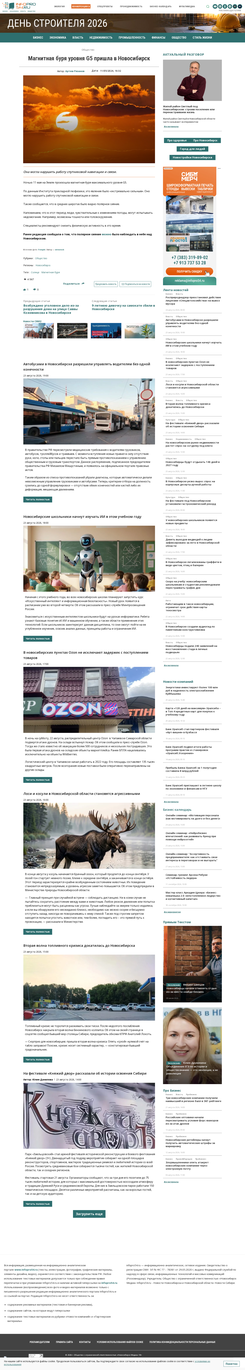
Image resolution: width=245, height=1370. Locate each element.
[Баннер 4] (140, 330)
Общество (88, 49)
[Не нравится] (34, 289)
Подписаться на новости (137, 284)
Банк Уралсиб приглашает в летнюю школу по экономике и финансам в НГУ (193, 787)
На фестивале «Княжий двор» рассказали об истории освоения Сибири (84, 1073)
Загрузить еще (89, 1214)
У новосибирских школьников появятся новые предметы (191, 521)
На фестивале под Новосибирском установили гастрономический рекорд (191, 502)
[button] (207, 6)
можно (106, 234)
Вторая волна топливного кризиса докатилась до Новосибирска (79, 945)
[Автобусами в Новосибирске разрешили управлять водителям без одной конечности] (89, 411)
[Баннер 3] (106, 330)
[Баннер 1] (38, 330)
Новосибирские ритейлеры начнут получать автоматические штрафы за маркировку (190, 1143)
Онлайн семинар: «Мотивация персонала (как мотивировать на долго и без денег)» (193, 817)
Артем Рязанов (74, 71)
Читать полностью (38, 499)
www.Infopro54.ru (26, 1269)
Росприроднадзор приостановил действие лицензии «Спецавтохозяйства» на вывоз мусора (193, 300)
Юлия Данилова (42, 1079)
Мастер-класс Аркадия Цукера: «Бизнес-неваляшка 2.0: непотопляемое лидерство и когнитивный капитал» (193, 895)
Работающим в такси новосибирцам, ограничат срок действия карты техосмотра (190, 607)
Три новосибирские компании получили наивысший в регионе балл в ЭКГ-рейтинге (193, 1099)
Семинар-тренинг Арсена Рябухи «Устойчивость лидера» (187, 876)
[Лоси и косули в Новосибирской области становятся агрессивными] (89, 836)
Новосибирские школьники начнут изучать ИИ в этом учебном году (82, 516)
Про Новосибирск (205, 140)
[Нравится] (24, 289)
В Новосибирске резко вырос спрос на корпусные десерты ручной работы (190, 483)
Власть (179, 294)
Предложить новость (105, 284)
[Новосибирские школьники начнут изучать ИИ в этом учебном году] (89, 559)
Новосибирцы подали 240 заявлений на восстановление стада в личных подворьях (191, 649)
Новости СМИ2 (32, 321)
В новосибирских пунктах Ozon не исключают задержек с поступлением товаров (190, 365)
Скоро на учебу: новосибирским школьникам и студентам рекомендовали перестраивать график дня (193, 584)
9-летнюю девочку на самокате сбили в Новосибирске (123, 307)
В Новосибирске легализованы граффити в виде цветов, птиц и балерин (194, 563)
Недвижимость (184, 439)
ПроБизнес (191, 1094)
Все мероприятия (172, 912)
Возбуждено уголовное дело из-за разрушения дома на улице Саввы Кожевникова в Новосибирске (51, 309)
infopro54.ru (109, 1282)
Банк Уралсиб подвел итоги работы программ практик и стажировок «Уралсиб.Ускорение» (189, 750)
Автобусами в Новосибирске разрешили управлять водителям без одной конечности (192, 323)
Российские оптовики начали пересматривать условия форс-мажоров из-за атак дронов (192, 1120)
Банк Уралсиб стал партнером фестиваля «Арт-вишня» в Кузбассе (192, 730)
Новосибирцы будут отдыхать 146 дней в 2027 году (193, 463)
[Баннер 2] (72, 330)
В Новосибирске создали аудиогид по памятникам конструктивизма (190, 628)
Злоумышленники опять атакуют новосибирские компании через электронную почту (187, 1165)
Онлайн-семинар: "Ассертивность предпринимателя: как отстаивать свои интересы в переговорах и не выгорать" (192, 857)
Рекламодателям (230, 10)
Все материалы (171, 126)
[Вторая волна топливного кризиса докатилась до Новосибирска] (89, 988)
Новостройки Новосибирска (192, 157)
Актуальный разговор (183, 54)
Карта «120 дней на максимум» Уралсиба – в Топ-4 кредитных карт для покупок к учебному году (193, 711)
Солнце (35, 272)
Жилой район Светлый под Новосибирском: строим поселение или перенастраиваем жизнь (189, 109)
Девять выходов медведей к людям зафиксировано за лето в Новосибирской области (193, 542)
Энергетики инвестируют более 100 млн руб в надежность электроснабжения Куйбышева (192, 690)
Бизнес (169, 294)
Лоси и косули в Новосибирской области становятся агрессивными (81, 793)
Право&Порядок (184, 1159)
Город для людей (192, 149)
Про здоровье (177, 140)
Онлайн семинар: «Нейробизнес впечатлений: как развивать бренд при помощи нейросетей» (191, 836)
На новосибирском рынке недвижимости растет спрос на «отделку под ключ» (192, 444)
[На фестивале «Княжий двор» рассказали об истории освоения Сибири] (89, 1116)
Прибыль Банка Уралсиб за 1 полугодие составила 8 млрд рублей (191, 769)
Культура (170, 420)
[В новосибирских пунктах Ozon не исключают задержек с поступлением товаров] (89, 700)
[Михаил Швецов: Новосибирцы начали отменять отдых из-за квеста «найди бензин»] (192, 964)
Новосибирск (43, 265)
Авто (168, 600)
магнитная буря (50, 272)
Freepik (41, 249)
